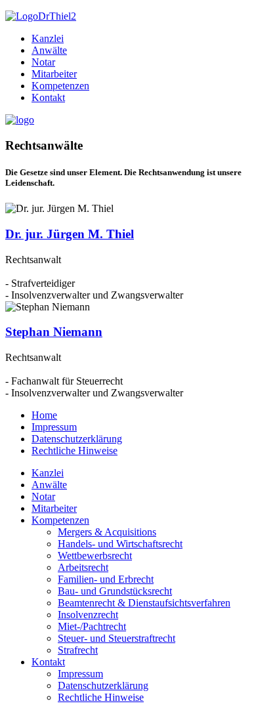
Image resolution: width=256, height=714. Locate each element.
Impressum (54, 426)
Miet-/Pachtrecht (92, 626)
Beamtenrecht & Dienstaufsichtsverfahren (144, 602)
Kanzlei (48, 38)
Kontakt (48, 97)
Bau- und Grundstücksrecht (115, 591)
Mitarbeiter (54, 73)
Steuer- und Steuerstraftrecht (116, 638)
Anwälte (49, 50)
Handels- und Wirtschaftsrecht (120, 543)
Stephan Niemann (53, 332)
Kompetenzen (60, 85)
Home (44, 415)
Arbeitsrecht (83, 567)
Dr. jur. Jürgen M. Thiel (69, 234)
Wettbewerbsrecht (95, 555)
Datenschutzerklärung (77, 438)
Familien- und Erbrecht (106, 579)
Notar (43, 62)
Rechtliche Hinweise (74, 450)
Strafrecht (78, 650)
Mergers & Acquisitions (107, 531)
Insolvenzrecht (88, 614)
